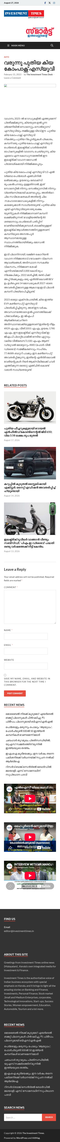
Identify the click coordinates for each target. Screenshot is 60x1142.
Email (8, 645)
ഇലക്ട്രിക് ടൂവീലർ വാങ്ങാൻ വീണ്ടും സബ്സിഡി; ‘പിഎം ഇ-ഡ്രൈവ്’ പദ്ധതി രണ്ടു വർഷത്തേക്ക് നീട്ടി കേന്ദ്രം (29, 543)
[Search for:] (30, 1117)
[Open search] (52, 45)
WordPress (22, 1138)
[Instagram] (54, 3)
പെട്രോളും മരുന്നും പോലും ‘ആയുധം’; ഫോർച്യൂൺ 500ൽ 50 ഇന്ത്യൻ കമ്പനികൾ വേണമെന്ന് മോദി (29, 730)
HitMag (36, 1138)
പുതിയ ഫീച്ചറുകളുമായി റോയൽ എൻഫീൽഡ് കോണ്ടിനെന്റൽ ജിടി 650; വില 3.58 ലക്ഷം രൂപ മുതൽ (28, 432)
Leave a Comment (12, 78)
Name (8, 630)
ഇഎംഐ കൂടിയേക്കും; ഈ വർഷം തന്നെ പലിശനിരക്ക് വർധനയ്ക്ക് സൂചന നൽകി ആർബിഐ (30, 757)
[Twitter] (50, 3)
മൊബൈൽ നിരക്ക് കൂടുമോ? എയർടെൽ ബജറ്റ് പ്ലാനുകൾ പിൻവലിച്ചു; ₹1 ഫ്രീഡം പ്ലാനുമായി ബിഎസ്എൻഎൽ (29, 717)
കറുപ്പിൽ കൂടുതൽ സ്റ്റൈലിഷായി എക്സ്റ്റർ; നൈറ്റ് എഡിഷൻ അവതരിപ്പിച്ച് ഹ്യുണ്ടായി (29, 487)
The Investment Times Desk (40, 74)
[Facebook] (45, 3)
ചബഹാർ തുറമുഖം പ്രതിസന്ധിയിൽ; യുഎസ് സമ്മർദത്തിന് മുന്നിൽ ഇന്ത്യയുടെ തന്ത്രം (28, 744)
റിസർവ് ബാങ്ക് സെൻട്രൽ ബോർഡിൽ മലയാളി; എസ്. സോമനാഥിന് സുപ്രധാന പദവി (28, 770)
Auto (6, 57)
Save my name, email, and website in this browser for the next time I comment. (27, 681)
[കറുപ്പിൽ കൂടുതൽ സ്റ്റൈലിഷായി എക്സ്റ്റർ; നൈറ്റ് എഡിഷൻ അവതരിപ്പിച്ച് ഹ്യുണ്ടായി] (30, 464)
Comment (11, 587)
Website (9, 660)
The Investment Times (33, 1133)
